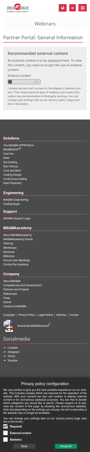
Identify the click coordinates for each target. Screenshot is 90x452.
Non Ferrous (10, 166)
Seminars (9, 252)
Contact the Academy (16, 264)
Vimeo (11, 356)
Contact (74, 314)
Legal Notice (45, 314)
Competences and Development (22, 285)
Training (8, 243)
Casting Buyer (11, 203)
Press (6, 298)
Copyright (9, 314)
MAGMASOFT (12, 149)
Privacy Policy (26, 314)
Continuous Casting (15, 178)
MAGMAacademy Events (18, 239)
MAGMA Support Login (17, 218)
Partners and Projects (16, 289)
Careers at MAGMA (14, 306)
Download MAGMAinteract (33, 325)
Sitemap (61, 314)
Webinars (9, 256)
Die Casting (10, 162)
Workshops (10, 247)
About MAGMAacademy (17, 235)
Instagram (13, 352)
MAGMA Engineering (15, 199)
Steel (6, 157)
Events (7, 302)
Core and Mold (12, 170)
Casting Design (12, 174)
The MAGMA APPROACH (18, 145)
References (10, 293)
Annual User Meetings (16, 260)
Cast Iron (8, 153)
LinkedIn (13, 347)
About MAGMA (12, 281)
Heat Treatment (12, 183)
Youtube (12, 360)
